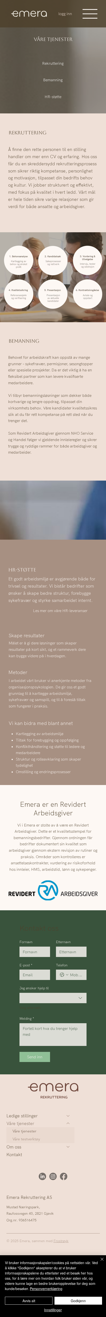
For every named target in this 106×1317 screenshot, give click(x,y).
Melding (26, 1018)
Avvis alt (28, 1300)
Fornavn (26, 942)
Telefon (62, 965)
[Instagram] (53, 1176)
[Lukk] (99, 1262)
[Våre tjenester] (68, 1123)
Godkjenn (78, 1300)
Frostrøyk (61, 1241)
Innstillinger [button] (53, 1309)
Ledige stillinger (22, 1116)
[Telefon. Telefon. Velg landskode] (64, 975)
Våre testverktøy (26, 1139)
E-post (25, 965)
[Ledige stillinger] (68, 1116)
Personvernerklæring (46, 1288)
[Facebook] (63, 1176)
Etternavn (63, 942)
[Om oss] (68, 1147)
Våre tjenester (20, 1123)
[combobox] (53, 998)
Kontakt (14, 1154)
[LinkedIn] (42, 1176)
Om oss (13, 1147)
